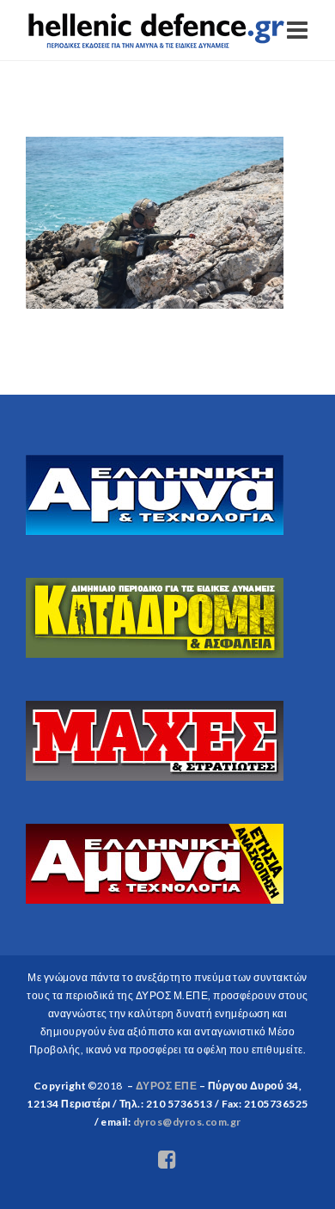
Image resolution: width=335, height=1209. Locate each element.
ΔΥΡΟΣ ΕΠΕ (166, 1085)
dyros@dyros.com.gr (187, 1121)
